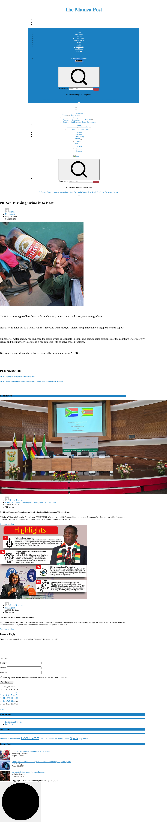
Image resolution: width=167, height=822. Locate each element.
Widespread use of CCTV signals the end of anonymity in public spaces (41, 762)
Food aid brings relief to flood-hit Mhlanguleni (31, 751)
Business (79, 36)
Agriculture (64, 99)
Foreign (65, 118)
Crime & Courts (78, 38)
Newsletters (79, 113)
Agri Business (75, 122)
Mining (75, 118)
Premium (79, 134)
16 (17, 698)
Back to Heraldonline (79, 58)
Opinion (79, 56)
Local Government (89, 122)
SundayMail (38, 502)
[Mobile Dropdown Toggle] (81, 51)
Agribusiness (79, 47)
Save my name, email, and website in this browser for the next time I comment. (35, 677)
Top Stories (79, 34)
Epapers (79, 149)
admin (11, 212)
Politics (64, 115)
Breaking (100, 99)
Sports (79, 45)
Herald (17, 502)
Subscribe (78, 61)
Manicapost (10, 214)
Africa (43, 99)
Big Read (92, 99)
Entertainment (79, 40)
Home (79, 32)
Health (79, 43)
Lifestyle (79, 146)
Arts (71, 99)
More (78, 51)
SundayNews (50, 502)
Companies (76, 120)
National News (56, 738)
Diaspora (79, 151)
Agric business (53, 99)
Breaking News (111, 99)
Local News (79, 49)
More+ (77, 139)
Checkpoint (84, 127)
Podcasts (79, 54)
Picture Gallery (79, 136)
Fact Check (85, 130)
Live (78, 141)
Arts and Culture (80, 99)
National (88, 119)
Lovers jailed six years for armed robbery (29, 772)
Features (65, 120)
